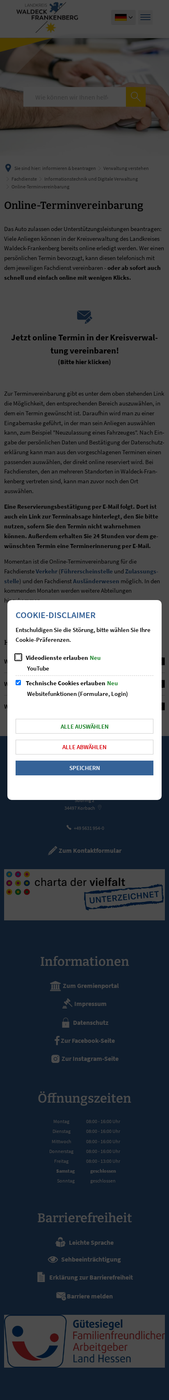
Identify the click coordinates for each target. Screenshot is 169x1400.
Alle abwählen (84, 747)
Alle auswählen (85, 726)
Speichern (84, 768)
